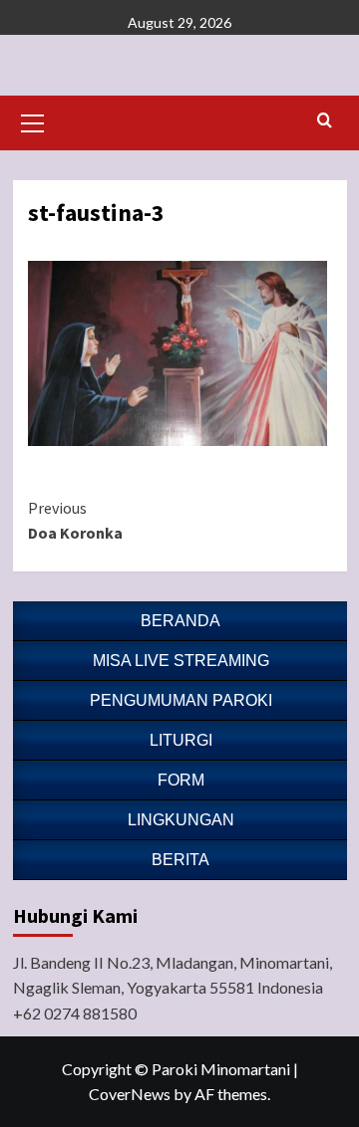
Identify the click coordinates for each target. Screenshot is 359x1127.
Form (181, 780)
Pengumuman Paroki (181, 700)
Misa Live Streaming (181, 660)
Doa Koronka (75, 521)
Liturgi (181, 740)
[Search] (324, 121)
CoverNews (130, 1093)
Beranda (180, 620)
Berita (180, 859)
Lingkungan (181, 819)
